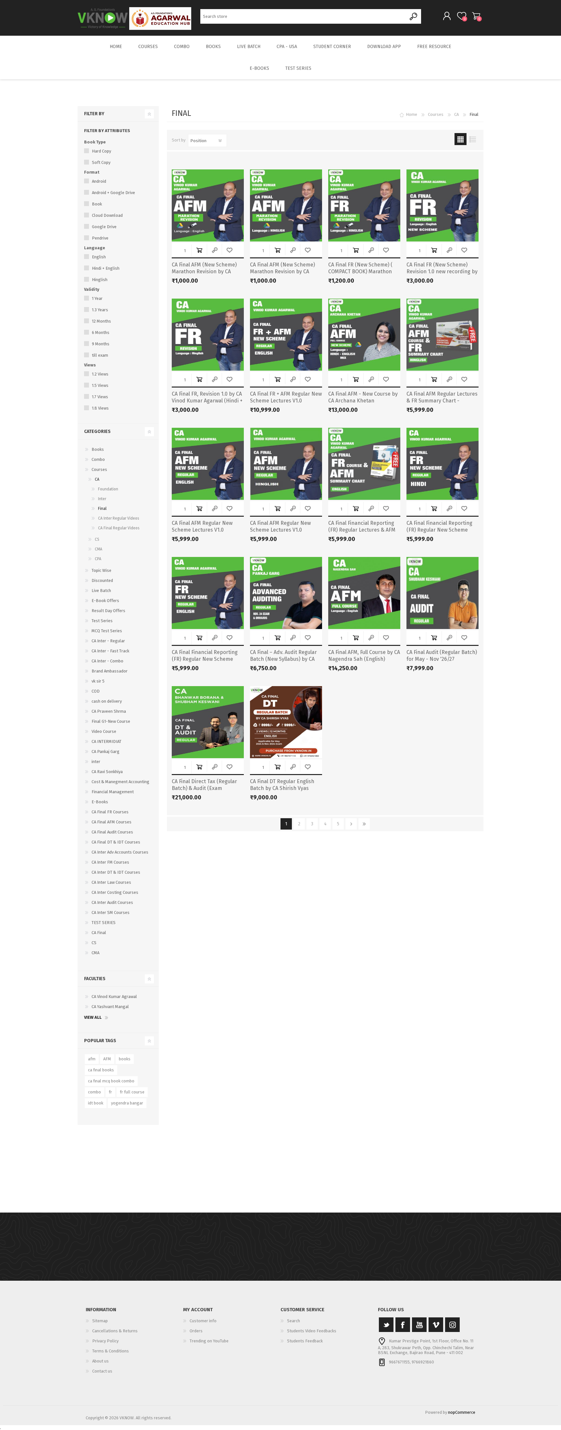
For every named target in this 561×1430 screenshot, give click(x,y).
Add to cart (199, 250)
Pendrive (100, 238)
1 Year (97, 298)
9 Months (100, 343)
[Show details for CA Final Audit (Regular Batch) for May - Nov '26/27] (442, 593)
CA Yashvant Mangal (110, 1006)
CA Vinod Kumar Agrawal (114, 996)
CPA (98, 559)
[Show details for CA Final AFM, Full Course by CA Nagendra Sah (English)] (364, 593)
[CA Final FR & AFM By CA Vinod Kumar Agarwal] (286, 335)
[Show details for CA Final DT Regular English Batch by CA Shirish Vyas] (286, 722)
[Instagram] (452, 1324)
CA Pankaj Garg (105, 751)
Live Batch (101, 590)
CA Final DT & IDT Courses (116, 842)
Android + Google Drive (113, 192)
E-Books (100, 801)
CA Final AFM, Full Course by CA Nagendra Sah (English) (364, 655)
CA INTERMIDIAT (106, 741)
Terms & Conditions (110, 1351)
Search (413, 16)
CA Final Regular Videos (119, 528)
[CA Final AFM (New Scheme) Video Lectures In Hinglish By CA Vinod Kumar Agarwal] (286, 464)
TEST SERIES (104, 922)
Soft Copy (101, 162)
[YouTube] (419, 1324)
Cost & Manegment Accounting (120, 781)
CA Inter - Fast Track (110, 650)
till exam (100, 355)
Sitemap (100, 1320)
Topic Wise (101, 570)
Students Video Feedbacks (311, 1330)
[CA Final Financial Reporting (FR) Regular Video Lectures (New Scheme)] (208, 593)
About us (100, 1361)
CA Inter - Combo (107, 661)
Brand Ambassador (110, 671)
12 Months (101, 321)
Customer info (203, 1320)
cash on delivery (107, 701)
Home (411, 114)
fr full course (132, 1092)
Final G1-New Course (111, 721)
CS (97, 539)
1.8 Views (100, 408)
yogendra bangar (127, 1103)
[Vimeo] (436, 1324)
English (99, 256)
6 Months (100, 332)
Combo (98, 459)
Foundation (108, 489)
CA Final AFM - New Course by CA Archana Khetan (363, 397)
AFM (107, 1058)
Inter (102, 499)
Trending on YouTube (209, 1340)
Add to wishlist (229, 250)
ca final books (101, 1069)
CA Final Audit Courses (112, 832)
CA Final (99, 932)
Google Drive (104, 226)
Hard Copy (101, 151)
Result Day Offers (108, 610)
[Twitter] (386, 1324)
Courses (99, 469)
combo (94, 1092)
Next (351, 824)
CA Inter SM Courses (111, 912)
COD (96, 691)
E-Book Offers (105, 600)
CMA (98, 549)
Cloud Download (107, 215)
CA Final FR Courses (110, 811)
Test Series (102, 620)
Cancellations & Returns (115, 1330)
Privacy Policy (105, 1340)
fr (110, 1092)
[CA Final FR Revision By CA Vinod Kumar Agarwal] (442, 205)
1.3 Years (100, 309)
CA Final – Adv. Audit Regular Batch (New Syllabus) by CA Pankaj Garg (283, 659)
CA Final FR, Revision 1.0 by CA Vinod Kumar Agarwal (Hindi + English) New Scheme (207, 401)
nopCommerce (461, 1412)
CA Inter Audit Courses (112, 902)
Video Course (104, 731)
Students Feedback (305, 1340)
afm (91, 1058)
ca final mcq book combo (111, 1081)
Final (102, 508)
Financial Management (113, 791)
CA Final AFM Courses (111, 822)
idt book (95, 1103)
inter (96, 761)
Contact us (102, 1371)
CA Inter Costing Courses (115, 892)
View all (93, 1017)
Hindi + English (105, 268)
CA (97, 479)
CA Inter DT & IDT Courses (116, 872)
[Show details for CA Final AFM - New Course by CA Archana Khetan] (364, 335)
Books (98, 449)
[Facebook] (402, 1324)
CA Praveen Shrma (109, 711)
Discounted (102, 580)
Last (364, 824)
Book (97, 204)
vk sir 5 (98, 681)
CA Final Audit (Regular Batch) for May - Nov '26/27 (441, 655)
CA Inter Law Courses (111, 882)
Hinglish (99, 279)
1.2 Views (100, 374)
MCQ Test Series (107, 630)
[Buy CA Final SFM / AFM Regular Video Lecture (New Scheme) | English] (208, 464)
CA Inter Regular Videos (118, 518)
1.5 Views (100, 385)
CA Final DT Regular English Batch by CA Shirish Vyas (282, 784)
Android (99, 181)
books (125, 1058)
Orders (196, 1330)
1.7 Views (100, 396)
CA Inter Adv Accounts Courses (120, 852)
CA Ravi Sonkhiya (107, 771)
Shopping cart (476, 16)
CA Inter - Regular (108, 640)
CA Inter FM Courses (110, 862)
